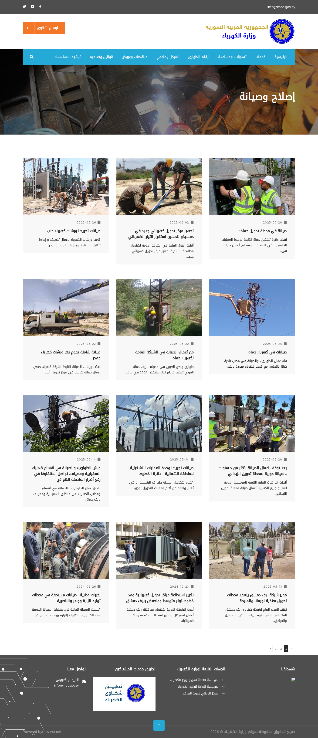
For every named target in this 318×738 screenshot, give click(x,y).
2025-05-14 (179, 459)
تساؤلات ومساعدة (232, 57)
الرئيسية (280, 57)
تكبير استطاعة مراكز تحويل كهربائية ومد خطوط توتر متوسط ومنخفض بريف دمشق (160, 597)
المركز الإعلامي (167, 57)
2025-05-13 (273, 586)
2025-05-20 (272, 459)
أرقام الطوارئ (198, 57)
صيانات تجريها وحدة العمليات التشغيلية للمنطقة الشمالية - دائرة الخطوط (162, 470)
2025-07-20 (272, 222)
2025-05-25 (272, 344)
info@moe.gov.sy (281, 6)
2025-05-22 (179, 344)
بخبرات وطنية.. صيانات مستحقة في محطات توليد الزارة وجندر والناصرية (66, 597)
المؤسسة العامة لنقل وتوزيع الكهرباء (195, 680)
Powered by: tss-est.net (42, 731)
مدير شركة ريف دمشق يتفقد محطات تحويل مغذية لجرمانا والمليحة (257, 597)
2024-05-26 (86, 586)
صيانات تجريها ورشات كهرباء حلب (74, 230)
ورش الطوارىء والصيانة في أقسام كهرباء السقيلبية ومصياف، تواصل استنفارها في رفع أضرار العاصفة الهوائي (66, 473)
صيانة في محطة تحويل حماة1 (263, 230)
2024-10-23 (179, 586)
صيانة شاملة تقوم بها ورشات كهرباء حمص (71, 355)
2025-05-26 (86, 222)
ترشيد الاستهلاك (67, 57)
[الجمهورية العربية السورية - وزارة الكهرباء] (250, 31)
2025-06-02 (179, 222)
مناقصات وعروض (134, 57)
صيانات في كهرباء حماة (267, 352)
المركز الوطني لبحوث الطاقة (201, 693)
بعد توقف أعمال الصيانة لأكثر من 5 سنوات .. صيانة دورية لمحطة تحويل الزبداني (253, 470)
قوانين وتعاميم (101, 57)
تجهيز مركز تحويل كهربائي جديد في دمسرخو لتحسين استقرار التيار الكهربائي (161, 233)
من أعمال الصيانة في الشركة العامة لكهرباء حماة (164, 355)
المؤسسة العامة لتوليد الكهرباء (199, 687)
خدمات (260, 57)
